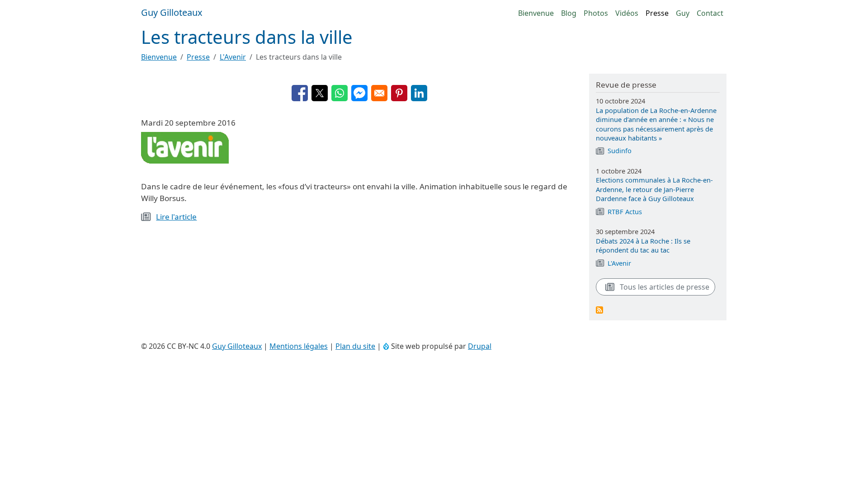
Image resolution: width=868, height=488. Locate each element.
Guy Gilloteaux (237, 346)
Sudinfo (620, 150)
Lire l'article (176, 216)
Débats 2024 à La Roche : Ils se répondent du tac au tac (643, 245)
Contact (710, 13)
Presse (657, 13)
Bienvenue (536, 13)
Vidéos (626, 13)
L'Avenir (233, 57)
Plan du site (355, 346)
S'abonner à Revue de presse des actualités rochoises (599, 310)
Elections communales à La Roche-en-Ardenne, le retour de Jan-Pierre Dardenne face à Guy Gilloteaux (654, 189)
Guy (682, 13)
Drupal (479, 346)
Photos (596, 13)
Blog (568, 13)
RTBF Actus (625, 211)
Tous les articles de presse (663, 287)
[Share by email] (379, 93)
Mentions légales (298, 346)
